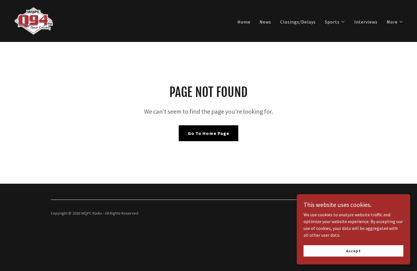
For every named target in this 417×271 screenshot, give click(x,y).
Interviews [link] (366, 22)
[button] (335, 21)
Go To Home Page (208, 133)
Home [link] (243, 22)
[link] (34, 20)
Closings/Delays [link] (298, 22)
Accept (353, 250)
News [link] (265, 22)
